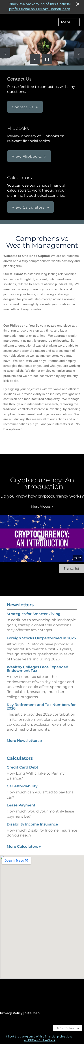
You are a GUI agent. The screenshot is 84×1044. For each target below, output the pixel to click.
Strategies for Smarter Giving (33, 614)
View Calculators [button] (28, 207)
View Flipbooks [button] (27, 156)
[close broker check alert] (78, 4)
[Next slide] (79, 53)
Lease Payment (21, 805)
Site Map (32, 1013)
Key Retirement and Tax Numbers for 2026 (41, 706)
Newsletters (20, 604)
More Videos (42, 506)
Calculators (20, 758)
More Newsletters (24, 740)
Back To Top (65, 1028)
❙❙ (47, 59)
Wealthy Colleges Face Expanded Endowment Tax (37, 669)
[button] (69, 22)
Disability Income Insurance (32, 824)
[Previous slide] (5, 53)
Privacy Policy (11, 1013)
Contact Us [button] (23, 107)
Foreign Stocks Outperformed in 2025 (41, 638)
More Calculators (24, 846)
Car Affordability (22, 786)
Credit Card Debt (22, 767)
